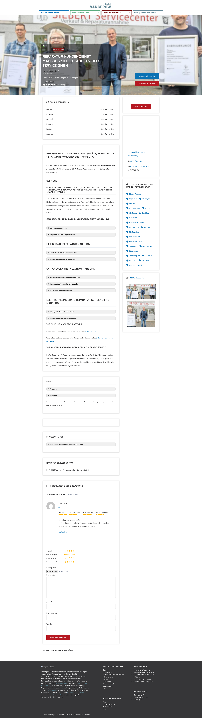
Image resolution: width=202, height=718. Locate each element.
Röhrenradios (53, 690)
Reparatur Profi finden (50, 12)
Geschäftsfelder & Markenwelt (113, 674)
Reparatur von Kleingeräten (144, 681)
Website (49, 624)
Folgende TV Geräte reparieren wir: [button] (62, 235)
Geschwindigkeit (51, 555)
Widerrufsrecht (108, 686)
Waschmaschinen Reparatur (144, 672)
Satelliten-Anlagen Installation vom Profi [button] (65, 277)
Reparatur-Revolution (112, 12)
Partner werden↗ (109, 704)
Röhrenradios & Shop (80, 12)
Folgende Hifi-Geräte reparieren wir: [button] (63, 259)
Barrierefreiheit (108, 684)
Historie (105, 670)
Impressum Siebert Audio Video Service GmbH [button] (66, 444)
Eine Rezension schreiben (147, 83)
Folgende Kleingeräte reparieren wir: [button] (63, 318)
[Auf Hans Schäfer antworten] (59, 508)
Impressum (107, 681)
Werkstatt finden (62, 683)
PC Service (137, 677)
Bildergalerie (51, 568)
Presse (105, 702)
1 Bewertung (60, 85)
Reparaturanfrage (141, 106)
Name (49, 602)
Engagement (107, 672)
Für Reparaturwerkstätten (145, 12)
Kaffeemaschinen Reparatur (144, 674)
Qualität (49, 551)
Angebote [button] (53, 389)
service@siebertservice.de (139, 166)
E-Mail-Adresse (52, 613)
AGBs (104, 688)
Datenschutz (107, 706)
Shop (104, 709)
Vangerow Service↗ (141, 697)
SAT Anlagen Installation (142, 679)
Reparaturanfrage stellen (147, 76)
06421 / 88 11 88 (90, 332)
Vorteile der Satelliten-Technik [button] (61, 290)
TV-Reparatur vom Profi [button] (58, 228)
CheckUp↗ (138, 699)
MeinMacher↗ (139, 695)
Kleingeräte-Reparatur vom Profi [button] (62, 312)
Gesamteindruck (51, 562)
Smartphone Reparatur (142, 670)
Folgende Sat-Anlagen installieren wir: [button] (64, 284)
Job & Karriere (108, 677)
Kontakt (106, 679)
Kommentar (51, 575)
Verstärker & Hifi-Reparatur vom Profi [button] (63, 253)
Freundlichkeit (51, 558)
